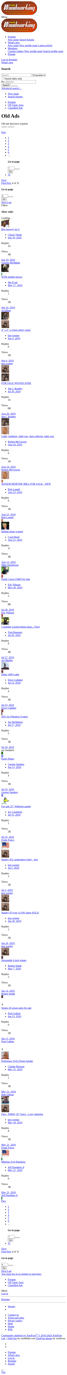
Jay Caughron (15, 812)
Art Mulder (7, 660)
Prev (3, 132)
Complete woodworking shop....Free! (20, 626)
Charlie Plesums (16, 1066)
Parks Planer (7, 758)
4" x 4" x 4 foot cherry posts (15, 330)
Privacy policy (15, 1320)
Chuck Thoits (15, 234)
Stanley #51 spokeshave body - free (19, 859)
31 (9, 174)
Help (10, 1323)
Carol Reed (14, 537)
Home (11, 1326)
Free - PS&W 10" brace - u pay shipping (22, 1114)
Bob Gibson (7, 1094)
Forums (12, 36)
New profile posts (28, 45)
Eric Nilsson (14, 584)
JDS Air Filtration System (14, 716)
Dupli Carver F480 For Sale (15, 579)
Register (5, 1299)
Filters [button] (4, 205)
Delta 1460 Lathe (10, 674)
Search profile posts (53, 51)
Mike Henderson (10, 565)
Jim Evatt (12, 282)
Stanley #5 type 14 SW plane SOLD (20, 912)
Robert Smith (14, 965)
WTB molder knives (11, 277)
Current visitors (16, 51)
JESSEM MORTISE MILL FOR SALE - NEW (26, 484)
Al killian (6, 310)
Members (12, 48)
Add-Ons (12, 1338)
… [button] (9, 155)
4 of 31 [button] (15, 183)
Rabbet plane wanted (12, 531)
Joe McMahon (15, 722)
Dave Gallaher (15, 680)
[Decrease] (12, 196)
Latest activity (45, 45)
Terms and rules (16, 1317)
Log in (4, 1293)
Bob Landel (14, 489)
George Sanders (16, 764)
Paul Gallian (14, 1013)
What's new (14, 42)
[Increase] (9, 196)
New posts (13, 39)
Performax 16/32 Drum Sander (17, 1061)
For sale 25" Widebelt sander (16, 806)
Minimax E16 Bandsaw (13, 1161)
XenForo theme (44, 1338)
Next (3, 180)
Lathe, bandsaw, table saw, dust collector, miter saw (27, 436)
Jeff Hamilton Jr (16, 1167)
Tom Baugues (15, 632)
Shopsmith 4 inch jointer (13, 960)
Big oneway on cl (10, 229)
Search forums (26, 39)
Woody (11, 1306)
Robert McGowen (17, 441)
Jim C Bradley (15, 388)
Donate (11, 54)
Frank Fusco (7, 840)
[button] (4, 17)
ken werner (13, 335)
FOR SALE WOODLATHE (16, 383)
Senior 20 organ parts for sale (16, 1008)
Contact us (13, 1315)
